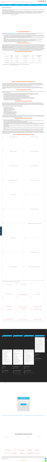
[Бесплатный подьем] (4, 372)
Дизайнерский (4, 424)
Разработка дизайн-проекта (38, 319)
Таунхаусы (26, 423)
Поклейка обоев (16, 419)
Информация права (37, 456)
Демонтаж (4, 428)
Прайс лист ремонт (16, 428)
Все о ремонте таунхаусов (9, 294)
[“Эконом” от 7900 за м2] (7, 343)
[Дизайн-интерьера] (26, 368)
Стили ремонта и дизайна (28, 428)
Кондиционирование (16, 424)
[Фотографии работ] (15, 368)
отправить (23, 404)
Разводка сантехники (16, 423)
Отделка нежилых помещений (23, 294)
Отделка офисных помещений (23, 319)
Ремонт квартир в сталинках (37, 306)
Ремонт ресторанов (9, 306)
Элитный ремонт (37, 294)
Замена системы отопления (39, 419)
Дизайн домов (26, 418)
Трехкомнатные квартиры (6, 419)
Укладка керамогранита (16, 418)
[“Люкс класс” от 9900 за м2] (29, 343)
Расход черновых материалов (39, 424)
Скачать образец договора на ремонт (23, 460)
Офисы (25, 424)
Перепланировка (37, 423)
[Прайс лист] (3, 368)
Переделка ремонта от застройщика (40, 428)
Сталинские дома (5, 423)
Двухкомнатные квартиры (6, 418)
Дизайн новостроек (27, 419)
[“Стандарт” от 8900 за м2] (18, 343)
